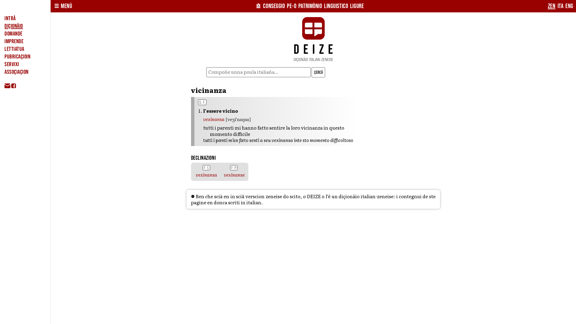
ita (561, 6)
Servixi (11, 64)
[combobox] (258, 72)
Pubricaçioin (17, 56)
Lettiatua (14, 49)
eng (569, 6)
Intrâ (10, 18)
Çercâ (318, 72)
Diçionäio (13, 26)
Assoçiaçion (16, 72)
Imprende (13, 41)
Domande (13, 33)
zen (552, 6)
